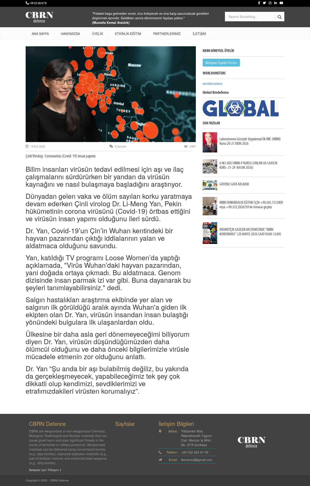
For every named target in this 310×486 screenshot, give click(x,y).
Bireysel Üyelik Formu (221, 62)
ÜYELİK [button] (97, 33)
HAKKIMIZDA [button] (70, 33)
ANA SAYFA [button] (40, 33)
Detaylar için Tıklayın (44, 470)
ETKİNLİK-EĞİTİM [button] (128, 33)
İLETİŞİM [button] (199, 33)
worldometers (212, 83)
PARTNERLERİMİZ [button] (167, 33)
